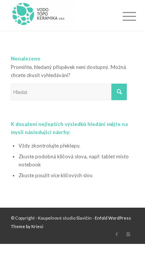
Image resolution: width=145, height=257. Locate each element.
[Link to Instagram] (128, 234)
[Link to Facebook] (117, 234)
